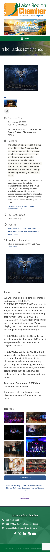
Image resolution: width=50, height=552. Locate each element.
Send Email (12, 247)
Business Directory (13, 486)
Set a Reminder (25, 477)
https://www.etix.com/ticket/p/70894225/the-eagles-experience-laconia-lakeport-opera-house (25, 231)
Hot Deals (38, 486)
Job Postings (32, 488)
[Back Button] (5, 98)
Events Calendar (28, 486)
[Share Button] (6, 111)
